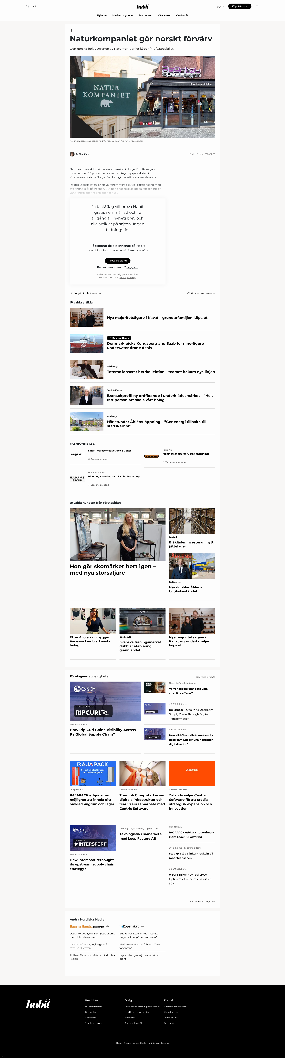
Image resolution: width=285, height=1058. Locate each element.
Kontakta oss (171, 1012)
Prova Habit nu (118, 260)
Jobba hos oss (171, 1017)
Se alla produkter (94, 1023)
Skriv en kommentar (203, 293)
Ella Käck (84, 154)
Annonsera (90, 1017)
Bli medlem (91, 1012)
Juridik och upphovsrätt (137, 1012)
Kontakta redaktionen (175, 1006)
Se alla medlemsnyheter (202, 901)
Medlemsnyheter (122, 15)
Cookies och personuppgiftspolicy (142, 1006)
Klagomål (130, 1017)
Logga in (132, 267)
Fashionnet (145, 15)
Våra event (164, 15)
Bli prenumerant (93, 1006)
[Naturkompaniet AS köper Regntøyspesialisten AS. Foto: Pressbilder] (142, 97)
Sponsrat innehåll (133, 1023)
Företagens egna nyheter (90, 676)
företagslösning (128, 277)
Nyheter (102, 15)
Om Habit (182, 15)
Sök (35, 6)
